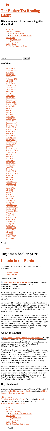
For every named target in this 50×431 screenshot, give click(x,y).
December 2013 (11, 182)
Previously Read (12, 272)
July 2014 (9, 177)
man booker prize (12, 274)
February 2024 (11, 85)
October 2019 (11, 127)
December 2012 (11, 205)
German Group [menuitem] (15, 420)
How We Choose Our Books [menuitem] (21, 414)
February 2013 (11, 200)
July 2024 (9, 81)
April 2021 (10, 115)
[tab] (6, 3)
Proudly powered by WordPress (12, 399)
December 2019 (11, 125)
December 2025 (11, 71)
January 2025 (10, 75)
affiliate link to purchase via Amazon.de (24, 392)
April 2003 (10, 238)
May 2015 (9, 167)
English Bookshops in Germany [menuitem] (17, 424)
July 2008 (9, 232)
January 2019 (10, 140)
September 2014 (12, 173)
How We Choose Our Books (21, 36)
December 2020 (11, 123)
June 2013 (9, 192)
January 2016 (10, 163)
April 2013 (10, 196)
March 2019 (10, 135)
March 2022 (10, 96)
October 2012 (11, 209)
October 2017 (11, 144)
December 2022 (11, 89)
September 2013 (12, 186)
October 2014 (11, 171)
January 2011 (10, 224)
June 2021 (9, 110)
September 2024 (12, 79)
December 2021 (11, 100)
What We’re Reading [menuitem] (13, 411)
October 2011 (11, 215)
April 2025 (10, 73)
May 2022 (9, 94)
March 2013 (10, 198)
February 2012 (11, 213)
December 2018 (11, 142)
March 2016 (10, 161)
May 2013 (9, 194)
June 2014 (9, 180)
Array (40, 399)
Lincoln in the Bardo (17, 260)
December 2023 (11, 87)
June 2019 (9, 133)
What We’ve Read (17, 33)
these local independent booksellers (19, 391)
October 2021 (11, 102)
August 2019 (10, 131)
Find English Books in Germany (17, 46)
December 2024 (11, 77)
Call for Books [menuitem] (11, 422)
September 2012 (12, 211)
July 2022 (9, 91)
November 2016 (12, 150)
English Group (15, 40)
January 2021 (10, 121)
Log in (8, 248)
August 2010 (10, 226)
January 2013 (10, 203)
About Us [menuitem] (9, 409)
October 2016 (11, 152)
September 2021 (12, 104)
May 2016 (9, 159)
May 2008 (9, 234)
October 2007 (11, 236)
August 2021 (10, 106)
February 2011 (11, 221)
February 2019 (11, 138)
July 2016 (9, 154)
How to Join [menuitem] (10, 416)
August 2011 (10, 219)
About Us (9, 29)
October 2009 (11, 228)
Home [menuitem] (8, 407)
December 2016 (11, 148)
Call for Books (11, 44)
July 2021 (9, 108)
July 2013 (9, 190)
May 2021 (9, 112)
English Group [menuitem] (15, 418)
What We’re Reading (13, 31)
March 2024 (10, 83)
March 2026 (10, 68)
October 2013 (11, 184)
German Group (15, 42)
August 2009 (10, 230)
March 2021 (10, 117)
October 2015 (11, 165)
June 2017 (9, 146)
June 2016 (9, 156)
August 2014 (10, 175)
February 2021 (11, 119)
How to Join (10, 38)
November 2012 (12, 207)
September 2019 (12, 129)
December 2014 (11, 169)
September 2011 (11, 217)
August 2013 (10, 188)
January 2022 (10, 98)
